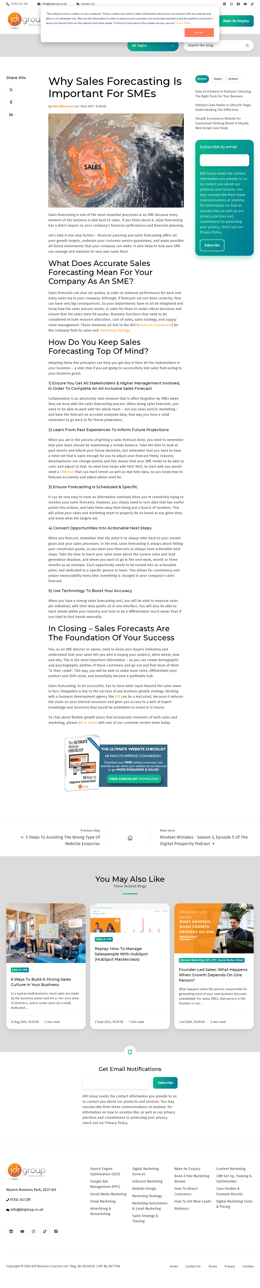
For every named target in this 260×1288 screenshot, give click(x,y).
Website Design (144, 1189)
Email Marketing (103, 1201)
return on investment (155, 325)
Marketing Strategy (147, 1196)
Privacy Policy (183, 23)
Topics (217, 79)
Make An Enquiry (187, 1169)
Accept (199, 32)
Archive (233, 79)
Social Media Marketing (108, 1194)
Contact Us (193, 1266)
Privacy (230, 1266)
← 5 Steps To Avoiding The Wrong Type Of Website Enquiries (60, 840)
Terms (212, 1266)
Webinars (181, 1209)
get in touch (87, 723)
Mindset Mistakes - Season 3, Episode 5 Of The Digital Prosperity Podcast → (204, 840)
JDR (117, 696)
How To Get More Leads (192, 1201)
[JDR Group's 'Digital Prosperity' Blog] (130, 837)
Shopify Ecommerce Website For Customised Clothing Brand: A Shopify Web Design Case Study (222, 123)
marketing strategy (115, 330)
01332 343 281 (20, 1200)
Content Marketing (231, 1169)
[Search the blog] (247, 45)
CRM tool (67, 472)
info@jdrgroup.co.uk (26, 1209)
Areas (174, 1266)
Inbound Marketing (147, 1181)
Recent (202, 79)
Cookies (248, 1266)
